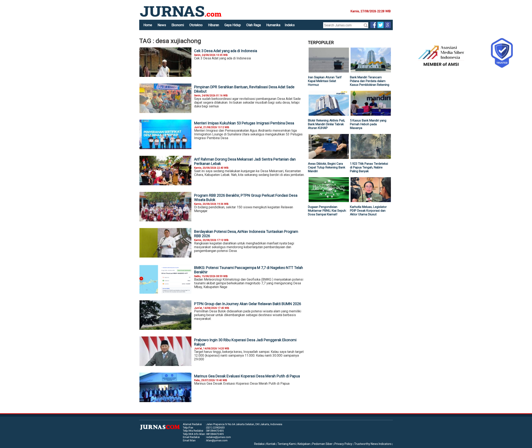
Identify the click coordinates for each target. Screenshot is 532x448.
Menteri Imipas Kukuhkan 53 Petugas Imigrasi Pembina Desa (244, 123)
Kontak (271, 444)
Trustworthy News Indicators (373, 444)
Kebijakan (304, 444)
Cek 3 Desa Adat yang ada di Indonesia (225, 51)
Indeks (290, 25)
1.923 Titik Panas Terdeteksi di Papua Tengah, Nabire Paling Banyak (369, 167)
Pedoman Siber (322, 444)
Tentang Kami (286, 444)
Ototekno (196, 25)
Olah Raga (253, 25)
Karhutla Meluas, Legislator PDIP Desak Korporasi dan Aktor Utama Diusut (368, 210)
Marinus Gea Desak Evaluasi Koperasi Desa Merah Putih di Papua (247, 376)
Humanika (273, 25)
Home (147, 25)
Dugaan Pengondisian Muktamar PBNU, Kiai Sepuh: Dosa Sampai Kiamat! (327, 210)
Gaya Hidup (232, 25)
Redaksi (259, 444)
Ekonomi (177, 25)
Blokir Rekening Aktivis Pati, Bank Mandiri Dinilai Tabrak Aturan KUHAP (326, 124)
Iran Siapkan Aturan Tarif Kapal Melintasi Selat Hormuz (325, 81)
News (162, 25)
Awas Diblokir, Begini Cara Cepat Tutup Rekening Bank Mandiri (326, 167)
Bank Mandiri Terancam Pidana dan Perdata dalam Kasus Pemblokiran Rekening (369, 81)
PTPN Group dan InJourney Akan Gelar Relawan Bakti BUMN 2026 (247, 304)
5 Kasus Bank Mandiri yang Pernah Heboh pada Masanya (368, 124)
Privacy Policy (343, 444)
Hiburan (213, 25)
